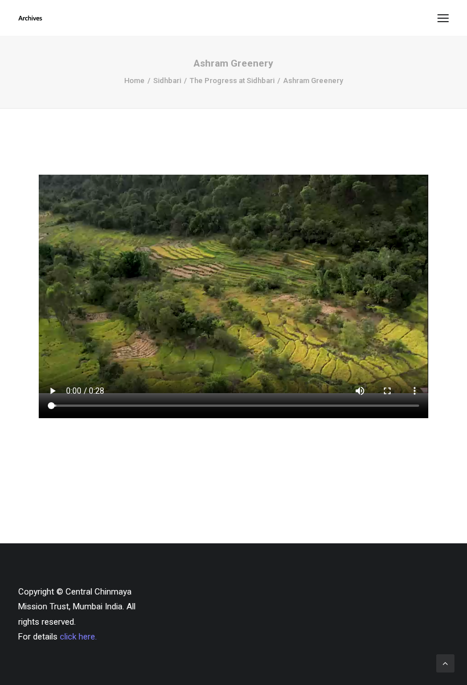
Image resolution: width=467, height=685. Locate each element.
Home (134, 80)
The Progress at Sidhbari (232, 80)
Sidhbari (167, 80)
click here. (78, 637)
